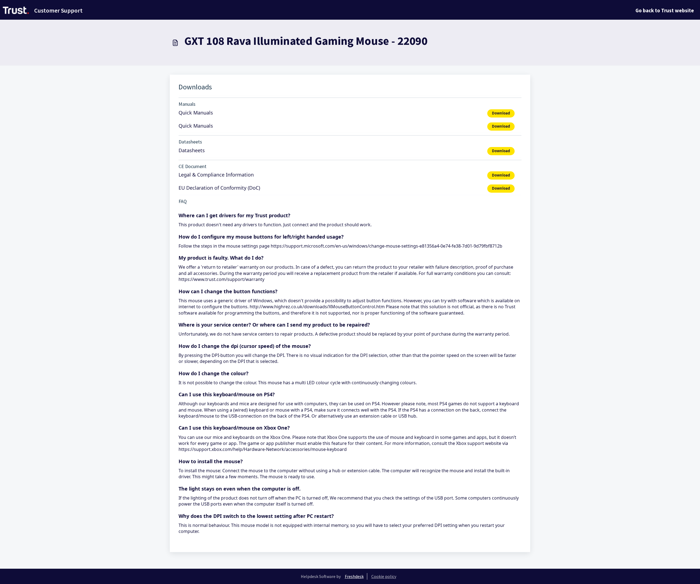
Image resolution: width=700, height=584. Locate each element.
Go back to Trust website (664, 10)
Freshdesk (354, 576)
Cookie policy (383, 576)
